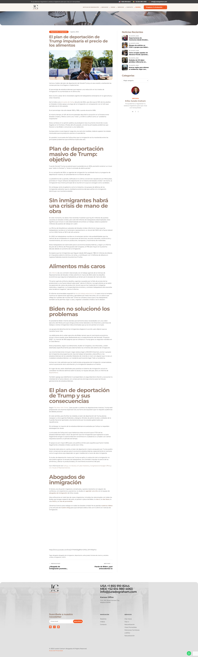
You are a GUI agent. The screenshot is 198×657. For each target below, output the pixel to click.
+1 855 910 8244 (118, 586)
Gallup (65, 466)
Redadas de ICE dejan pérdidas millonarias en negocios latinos (137, 62)
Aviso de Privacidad (56, 650)
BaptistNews (53, 372)
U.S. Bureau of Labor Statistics (79, 466)
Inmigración (63, 32)
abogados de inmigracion (66, 555)
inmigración (57, 557)
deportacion (78, 555)
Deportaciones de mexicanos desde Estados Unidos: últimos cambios (138, 40)
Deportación (55, 32)
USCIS (64, 557)
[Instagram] (138, 111)
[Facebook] (50, 627)
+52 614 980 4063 (120, 589)
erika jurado (86, 555)
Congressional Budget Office (100, 466)
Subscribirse (78, 621)
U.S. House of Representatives (59, 468)
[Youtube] (132, 111)
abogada (55, 555)
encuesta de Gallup (67, 102)
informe (54, 273)
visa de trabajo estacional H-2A (86, 293)
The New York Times (61, 407)
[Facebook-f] (135, 111)
